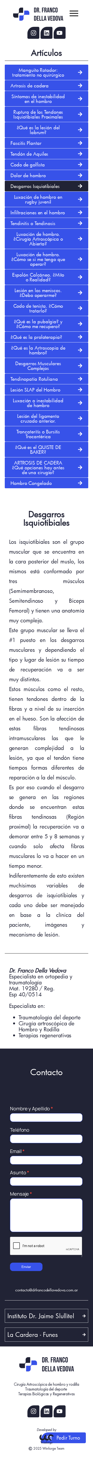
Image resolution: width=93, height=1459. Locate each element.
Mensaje (21, 1194)
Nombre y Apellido (31, 1108)
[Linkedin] (46, 33)
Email (17, 1151)
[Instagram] (33, 33)
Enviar (26, 1267)
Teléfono (19, 1130)
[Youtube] (60, 33)
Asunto (19, 1172)
